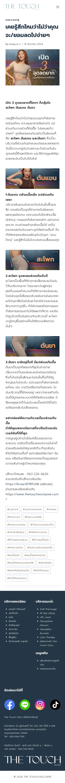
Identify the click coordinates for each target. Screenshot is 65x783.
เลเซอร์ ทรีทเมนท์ (17, 609)
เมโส (11, 617)
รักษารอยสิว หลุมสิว (18, 641)
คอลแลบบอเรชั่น (48, 668)
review (52, 509)
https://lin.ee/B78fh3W (22, 484)
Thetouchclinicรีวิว (42, 525)
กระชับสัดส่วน (15, 532)
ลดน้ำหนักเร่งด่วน (35, 555)
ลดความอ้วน (15, 547)
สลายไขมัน (44, 563)
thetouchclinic (16, 525)
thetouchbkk (33, 517)
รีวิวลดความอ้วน (17, 540)
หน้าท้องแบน (41, 570)
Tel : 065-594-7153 (14, 736)
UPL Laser (45, 617)
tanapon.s (15, 44)
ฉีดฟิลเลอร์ (14, 625)
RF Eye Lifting (47, 613)
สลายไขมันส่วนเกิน (18, 570)
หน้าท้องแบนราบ (17, 578)
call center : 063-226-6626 (19, 749)
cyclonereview (32, 509)
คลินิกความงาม (38, 532)
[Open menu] (57, 7)
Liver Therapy (47, 637)
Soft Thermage (48, 609)
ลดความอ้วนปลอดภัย (40, 547)
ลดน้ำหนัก (13, 555)
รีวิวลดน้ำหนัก (40, 540)
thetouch (13, 517)
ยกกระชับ (13, 629)
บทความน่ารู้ (12, 19)
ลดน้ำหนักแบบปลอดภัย (20, 563)
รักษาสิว (12, 621)
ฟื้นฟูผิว (12, 637)
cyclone (12, 509)
